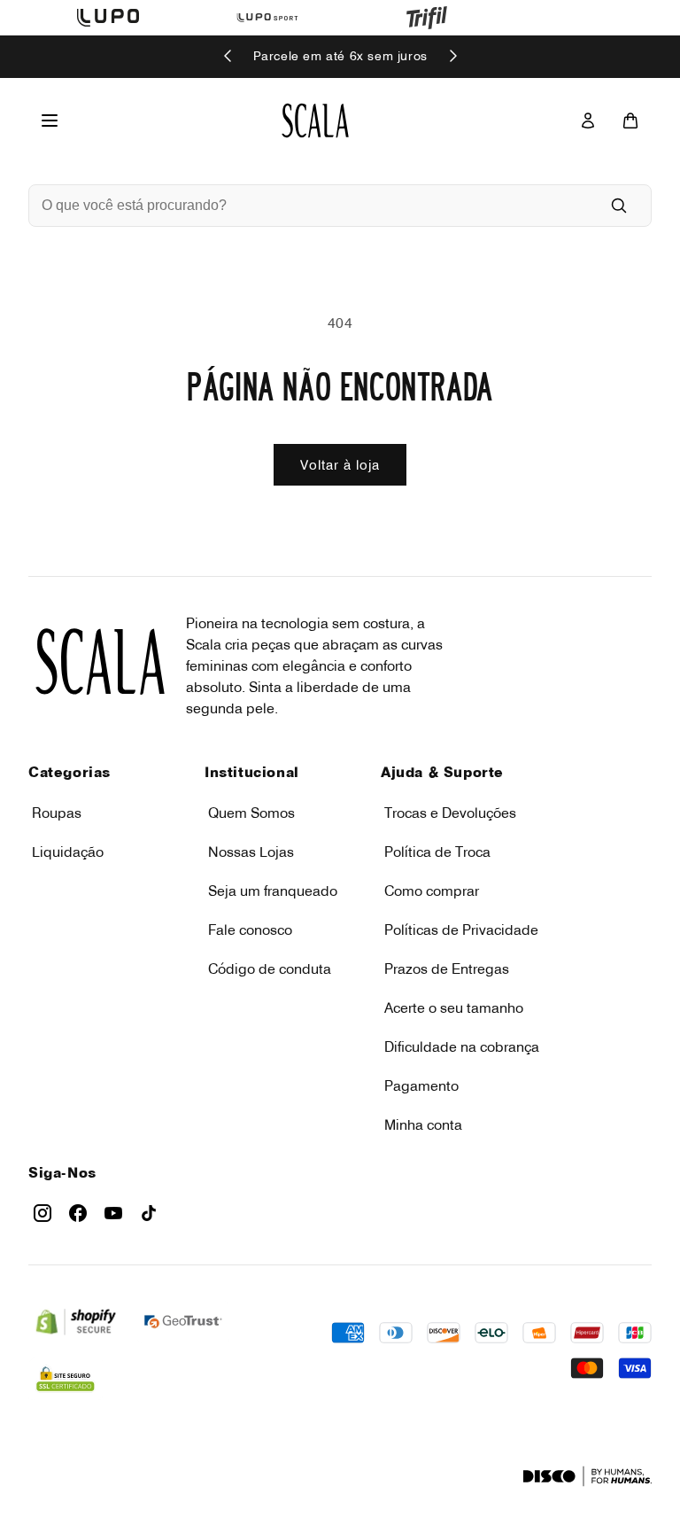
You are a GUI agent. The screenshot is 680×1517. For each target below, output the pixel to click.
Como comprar (431, 890)
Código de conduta (269, 968)
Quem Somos (251, 812)
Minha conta (423, 1124)
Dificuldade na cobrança (461, 1046)
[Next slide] (452, 57)
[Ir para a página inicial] (315, 120)
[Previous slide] (228, 57)
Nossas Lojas (251, 851)
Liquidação (68, 851)
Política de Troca (437, 851)
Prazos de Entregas (446, 968)
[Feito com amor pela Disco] (587, 1476)
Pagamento (421, 1085)
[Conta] (588, 120)
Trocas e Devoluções (450, 812)
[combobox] (315, 205)
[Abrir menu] (49, 120)
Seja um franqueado (272, 890)
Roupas (56, 812)
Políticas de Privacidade (461, 929)
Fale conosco (250, 929)
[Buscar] (619, 205)
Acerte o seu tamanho (453, 1007)
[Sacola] (630, 120)
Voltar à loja (340, 464)
